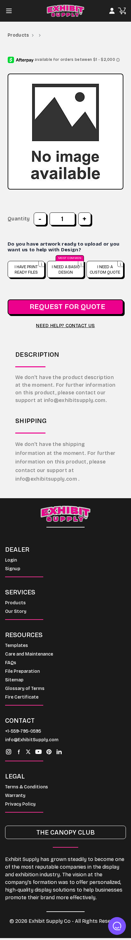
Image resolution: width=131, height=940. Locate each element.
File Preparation (22, 671)
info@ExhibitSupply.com (32, 740)
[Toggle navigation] (11, 11)
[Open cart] (122, 11)
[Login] (111, 10)
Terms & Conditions (26, 787)
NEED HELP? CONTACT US (65, 325)
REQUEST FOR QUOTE (67, 307)
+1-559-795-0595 (23, 731)
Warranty (15, 795)
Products (18, 35)
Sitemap (14, 680)
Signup (12, 568)
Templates (16, 645)
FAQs (10, 662)
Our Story (15, 611)
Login (11, 560)
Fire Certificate (21, 697)
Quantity (19, 219)
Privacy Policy (20, 804)
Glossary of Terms (25, 688)
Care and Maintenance (29, 654)
